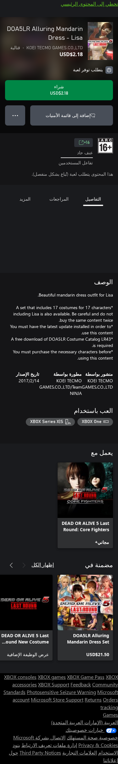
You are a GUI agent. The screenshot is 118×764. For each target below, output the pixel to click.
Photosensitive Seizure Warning (61, 692)
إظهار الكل (42, 564)
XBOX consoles (20, 676)
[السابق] (24, 565)
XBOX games (52, 676)
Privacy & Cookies (98, 745)
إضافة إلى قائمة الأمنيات (68, 115)
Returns (93, 699)
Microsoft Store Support (57, 699)
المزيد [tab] (25, 199)
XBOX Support (53, 684)
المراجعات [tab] (59, 199)
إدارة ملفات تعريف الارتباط (49, 745)
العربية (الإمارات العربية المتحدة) (84, 722)
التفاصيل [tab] (93, 199)
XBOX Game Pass (85, 676)
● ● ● (15, 115)
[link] (85, 505)
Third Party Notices (40, 752)
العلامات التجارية (79, 752)
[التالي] (11, 565)
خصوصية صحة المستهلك (92, 737)
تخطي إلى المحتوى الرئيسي (89, 3)
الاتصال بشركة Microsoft (39, 737)
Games (110, 714)
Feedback (80, 684)
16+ (87, 142)
